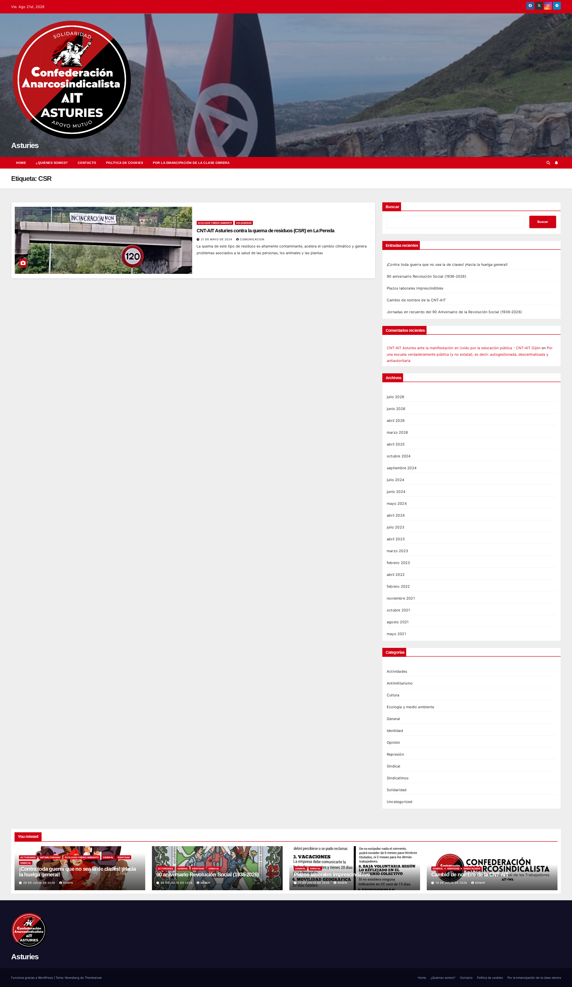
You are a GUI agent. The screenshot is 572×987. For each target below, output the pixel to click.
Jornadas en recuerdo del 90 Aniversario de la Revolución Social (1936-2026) (454, 312)
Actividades (397, 671)
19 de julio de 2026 (451, 882)
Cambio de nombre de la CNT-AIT (416, 300)
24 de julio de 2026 (177, 882)
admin (68, 882)
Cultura (393, 695)
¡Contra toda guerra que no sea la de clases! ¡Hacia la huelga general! (447, 264)
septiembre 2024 (401, 468)
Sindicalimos (397, 778)
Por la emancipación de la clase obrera (191, 163)
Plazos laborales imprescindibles (415, 288)
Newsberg (72, 977)
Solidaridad (244, 223)
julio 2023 (395, 527)
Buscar (392, 207)
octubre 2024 (398, 456)
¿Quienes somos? (52, 163)
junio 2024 (396, 491)
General (393, 718)
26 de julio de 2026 (39, 882)
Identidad (395, 730)
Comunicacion (252, 239)
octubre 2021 (398, 610)
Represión (395, 754)
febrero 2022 (398, 586)
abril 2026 (396, 420)
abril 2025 (396, 444)
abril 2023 (396, 539)
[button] (548, 163)
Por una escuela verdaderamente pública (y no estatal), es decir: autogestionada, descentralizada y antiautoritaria (470, 354)
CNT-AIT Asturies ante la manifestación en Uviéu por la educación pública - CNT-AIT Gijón (463, 348)
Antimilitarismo (400, 683)
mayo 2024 (397, 503)
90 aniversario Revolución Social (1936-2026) (426, 276)
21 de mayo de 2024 (217, 239)
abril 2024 (396, 515)
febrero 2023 (398, 562)
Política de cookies (124, 163)
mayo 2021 (396, 634)
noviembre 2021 (401, 598)
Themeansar (93, 977)
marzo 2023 (397, 551)
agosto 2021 (397, 622)
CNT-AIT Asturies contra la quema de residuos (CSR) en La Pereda (265, 230)
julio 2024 (395, 480)
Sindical (393, 766)
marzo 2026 (397, 432)
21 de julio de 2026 (314, 882)
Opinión (393, 742)
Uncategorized (399, 801)
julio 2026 (395, 397)
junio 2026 (396, 408)
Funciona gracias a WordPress (32, 977)
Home (21, 163)
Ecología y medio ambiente (215, 223)
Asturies (24, 145)
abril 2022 (396, 574)
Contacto (87, 163)
